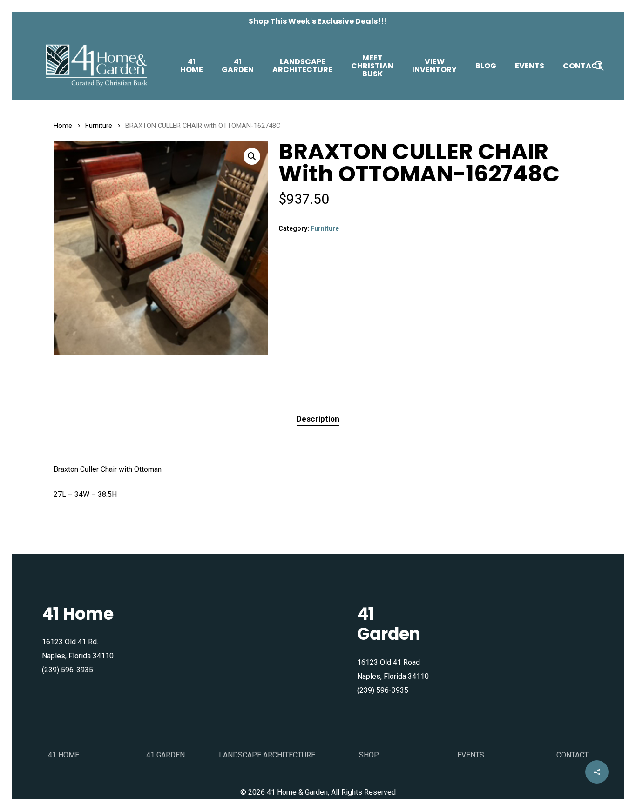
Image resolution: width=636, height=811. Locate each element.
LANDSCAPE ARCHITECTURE (267, 755)
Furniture (98, 125)
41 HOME (63, 755)
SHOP (369, 755)
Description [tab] (318, 418)
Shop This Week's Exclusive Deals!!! (318, 21)
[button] (252, 156)
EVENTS (470, 755)
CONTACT (572, 755)
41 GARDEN (165, 755)
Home (63, 125)
